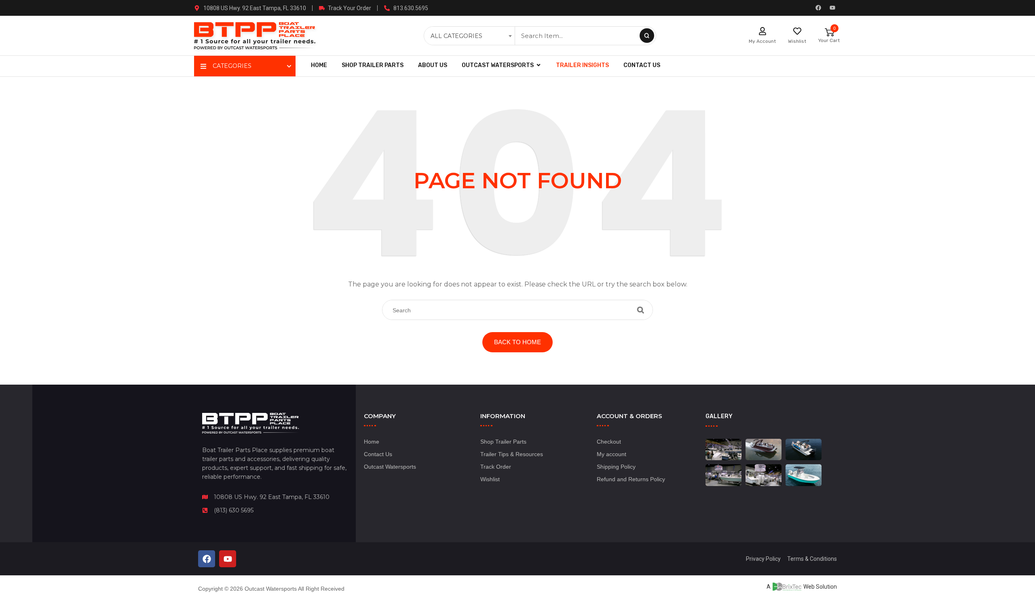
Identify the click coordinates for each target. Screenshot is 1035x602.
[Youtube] (832, 7)
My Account (762, 41)
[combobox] (470, 36)
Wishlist (797, 41)
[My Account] (762, 31)
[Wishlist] (797, 31)
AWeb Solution (802, 586)
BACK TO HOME (517, 342)
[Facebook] (818, 7)
